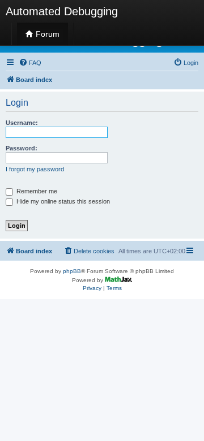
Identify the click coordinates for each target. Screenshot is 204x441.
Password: (21, 148)
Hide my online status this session (62, 201)
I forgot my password (35, 169)
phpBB (72, 271)
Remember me (36, 191)
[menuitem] (30, 63)
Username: (22, 122)
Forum (46, 33)
